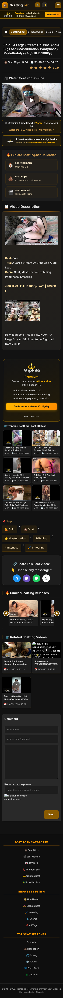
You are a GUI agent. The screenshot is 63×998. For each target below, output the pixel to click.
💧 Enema (31, 918)
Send (51, 814)
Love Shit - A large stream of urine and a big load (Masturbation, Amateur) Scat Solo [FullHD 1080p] (16, 663)
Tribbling (41, 538)
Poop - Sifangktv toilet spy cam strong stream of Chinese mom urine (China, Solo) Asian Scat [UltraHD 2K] (16, 697)
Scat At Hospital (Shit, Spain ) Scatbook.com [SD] (17, 476)
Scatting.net (18, 31)
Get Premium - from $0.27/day (32, 406)
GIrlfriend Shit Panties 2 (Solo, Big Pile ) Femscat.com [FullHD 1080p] (44, 476)
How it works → (31, 416)
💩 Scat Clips (31, 850)
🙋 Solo (9, 529)
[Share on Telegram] (17, 578)
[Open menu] (58, 5)
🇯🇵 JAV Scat (31, 863)
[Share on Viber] (26, 578)
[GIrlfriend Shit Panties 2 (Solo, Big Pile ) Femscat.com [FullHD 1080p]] (46, 465)
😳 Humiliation (31, 899)
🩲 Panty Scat (31, 968)
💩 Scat (29, 529)
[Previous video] (6, 613)
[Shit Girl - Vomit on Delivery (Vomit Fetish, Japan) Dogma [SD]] (46, 437)
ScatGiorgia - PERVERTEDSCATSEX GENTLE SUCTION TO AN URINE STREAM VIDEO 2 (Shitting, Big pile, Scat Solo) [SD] (45, 663)
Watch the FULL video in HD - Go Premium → (31, 129)
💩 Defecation (31, 948)
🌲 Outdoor (31, 974)
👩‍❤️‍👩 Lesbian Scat (31, 905)
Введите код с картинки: (18, 784)
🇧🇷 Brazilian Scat (31, 882)
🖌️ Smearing (36, 547)
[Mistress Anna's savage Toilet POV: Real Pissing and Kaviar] (17, 492)
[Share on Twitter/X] (46, 578)
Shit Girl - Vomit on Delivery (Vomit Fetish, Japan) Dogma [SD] (44, 448)
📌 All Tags (31, 925)
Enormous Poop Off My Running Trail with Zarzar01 (15, 448)
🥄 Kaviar (32, 942)
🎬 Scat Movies (31, 856)
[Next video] (57, 613)
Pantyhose (11, 547)
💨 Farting (31, 961)
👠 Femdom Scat (31, 869)
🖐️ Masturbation (15, 538)
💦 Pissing (31, 955)
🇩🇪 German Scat (31, 875)
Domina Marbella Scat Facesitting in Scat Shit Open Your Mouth (44, 503)
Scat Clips (37, 31)
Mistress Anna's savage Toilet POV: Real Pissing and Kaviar (15, 503)
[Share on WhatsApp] (36, 578)
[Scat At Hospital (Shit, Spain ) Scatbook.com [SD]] (17, 465)
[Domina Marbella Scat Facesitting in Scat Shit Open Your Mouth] (46, 492)
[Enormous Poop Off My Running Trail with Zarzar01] (17, 437)
